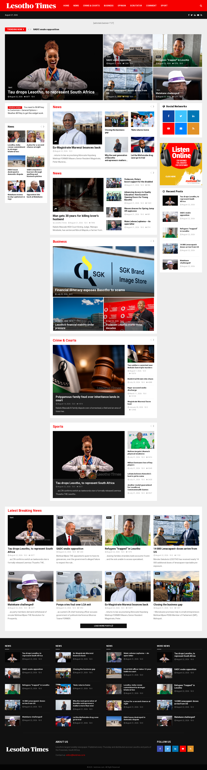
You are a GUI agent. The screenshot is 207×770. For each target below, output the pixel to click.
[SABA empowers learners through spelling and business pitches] (35, 161)
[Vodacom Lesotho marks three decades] (129, 314)
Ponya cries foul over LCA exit (73, 604)
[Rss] (190, 749)
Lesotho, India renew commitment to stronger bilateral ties (16, 148)
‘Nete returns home (140, 130)
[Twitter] (168, 749)
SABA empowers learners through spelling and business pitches (34, 173)
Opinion (122, 6)
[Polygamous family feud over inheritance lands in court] (89, 369)
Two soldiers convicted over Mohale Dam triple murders (140, 366)
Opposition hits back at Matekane (35, 196)
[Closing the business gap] (116, 119)
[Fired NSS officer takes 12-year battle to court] (114, 673)
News (76, 6)
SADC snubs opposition (118, 60)
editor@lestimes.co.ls (75, 755)
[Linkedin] (175, 749)
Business (108, 6)
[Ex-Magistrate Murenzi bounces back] (77, 127)
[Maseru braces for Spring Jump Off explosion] (114, 212)
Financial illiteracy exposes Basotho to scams (90, 290)
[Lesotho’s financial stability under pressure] (78, 314)
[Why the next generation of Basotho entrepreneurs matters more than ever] (116, 144)
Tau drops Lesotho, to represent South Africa (51, 92)
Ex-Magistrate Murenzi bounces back (77, 147)
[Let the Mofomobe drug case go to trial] (142, 144)
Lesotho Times (61, 223)
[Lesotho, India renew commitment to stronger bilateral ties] (16, 136)
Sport (164, 6)
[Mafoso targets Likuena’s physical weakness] (141, 440)
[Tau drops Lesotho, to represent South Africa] (89, 455)
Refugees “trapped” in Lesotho (50, 29)
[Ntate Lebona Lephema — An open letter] (114, 225)
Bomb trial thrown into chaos (140, 379)
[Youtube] (183, 749)
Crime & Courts (91, 6)
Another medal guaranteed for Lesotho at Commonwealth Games (140, 487)
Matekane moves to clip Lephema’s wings (16, 197)
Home (66, 6)
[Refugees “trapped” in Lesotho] (170, 233)
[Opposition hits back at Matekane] (35, 186)
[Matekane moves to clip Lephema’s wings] (16, 186)
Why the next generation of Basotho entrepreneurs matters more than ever (85, 703)
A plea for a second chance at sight (35, 146)
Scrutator (136, 6)
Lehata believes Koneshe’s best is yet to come (139, 475)
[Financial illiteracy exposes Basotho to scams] (103, 271)
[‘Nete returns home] (142, 119)
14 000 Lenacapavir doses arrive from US (189, 246)
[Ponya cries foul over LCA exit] (79, 586)
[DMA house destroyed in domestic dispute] (16, 161)
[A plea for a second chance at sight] (35, 136)
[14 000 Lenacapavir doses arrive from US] (170, 249)
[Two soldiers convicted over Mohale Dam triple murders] (141, 354)
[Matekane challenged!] (170, 264)
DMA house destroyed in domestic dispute (15, 172)
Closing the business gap (167, 604)
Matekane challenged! (167, 93)
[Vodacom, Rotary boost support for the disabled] (114, 183)
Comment (151, 6)
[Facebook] (160, 749)
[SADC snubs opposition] (170, 217)
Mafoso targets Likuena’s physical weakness (139, 452)
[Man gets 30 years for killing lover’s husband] (78, 195)
